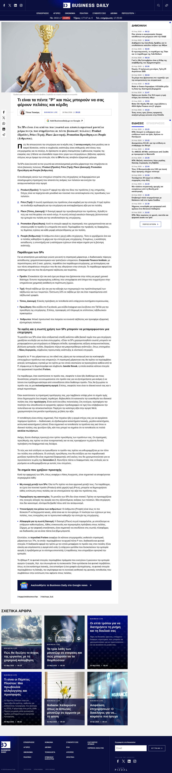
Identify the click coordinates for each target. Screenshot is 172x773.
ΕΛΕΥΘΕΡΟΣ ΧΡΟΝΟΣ (92, 743)
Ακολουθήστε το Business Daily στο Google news (59, 585)
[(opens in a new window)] (4, 5)
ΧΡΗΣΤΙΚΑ (70, 757)
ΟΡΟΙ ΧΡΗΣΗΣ (50, 769)
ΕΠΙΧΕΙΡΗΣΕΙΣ (43, 13)
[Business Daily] (86, 5)
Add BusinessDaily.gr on (65, 121)
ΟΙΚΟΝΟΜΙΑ (70, 13)
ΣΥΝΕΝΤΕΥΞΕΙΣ (99, 13)
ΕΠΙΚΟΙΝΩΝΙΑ (38, 769)
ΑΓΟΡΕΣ (56, 13)
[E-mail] (3, 134)
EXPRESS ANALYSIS (96, 748)
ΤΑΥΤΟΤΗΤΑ (27, 769)
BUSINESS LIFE (51, 112)
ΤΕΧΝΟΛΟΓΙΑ (50, 752)
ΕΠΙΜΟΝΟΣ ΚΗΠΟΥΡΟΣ (49, 758)
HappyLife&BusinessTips (28, 597)
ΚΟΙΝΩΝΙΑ (49, 742)
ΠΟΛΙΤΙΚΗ (84, 13)
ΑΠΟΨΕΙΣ (70, 752)
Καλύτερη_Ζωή (47, 597)
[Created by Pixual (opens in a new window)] (140, 770)
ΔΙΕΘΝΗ (113, 13)
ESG (68, 747)
